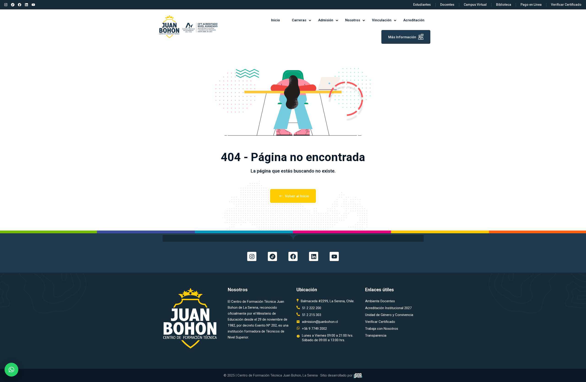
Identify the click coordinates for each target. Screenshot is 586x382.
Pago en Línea (531, 4)
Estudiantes (422, 4)
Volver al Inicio (297, 196)
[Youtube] (33, 4)
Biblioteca (503, 4)
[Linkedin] (26, 4)
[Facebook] (19, 4)
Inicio (275, 20)
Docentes (447, 4)
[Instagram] (5, 4)
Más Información (402, 37)
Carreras (299, 20)
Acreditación (413, 20)
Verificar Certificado (566, 4)
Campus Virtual (475, 4)
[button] (11, 370)
